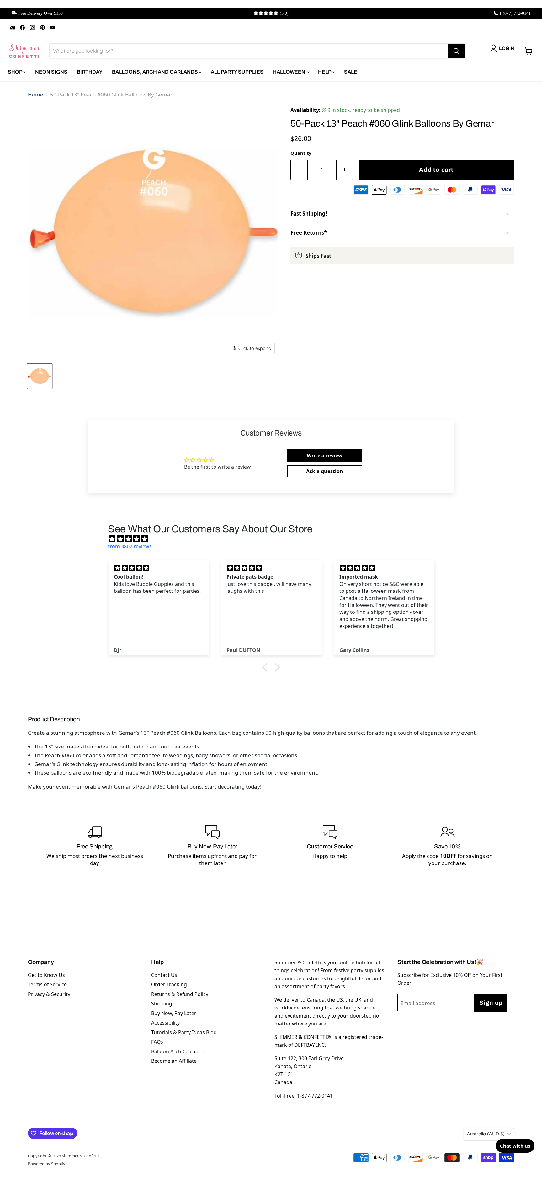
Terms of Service (47, 984)
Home (35, 94)
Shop (15, 72)
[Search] (456, 51)
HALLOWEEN (289, 72)
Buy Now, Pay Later (173, 1013)
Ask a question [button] (324, 471)
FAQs (157, 1041)
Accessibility (165, 1022)
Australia (486, 1134)
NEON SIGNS (51, 72)
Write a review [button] (325, 455)
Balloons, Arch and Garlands (155, 72)
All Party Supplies (237, 72)
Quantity (300, 153)
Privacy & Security (49, 994)
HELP (325, 72)
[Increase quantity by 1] (345, 170)
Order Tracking (169, 984)
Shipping (161, 1003)
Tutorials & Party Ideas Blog (184, 1032)
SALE (350, 72)
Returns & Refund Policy (179, 994)
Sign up (490, 1002)
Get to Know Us (46, 975)
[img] (274, 539)
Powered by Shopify (46, 1163)
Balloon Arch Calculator (179, 1051)
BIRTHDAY (90, 72)
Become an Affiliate (174, 1060)
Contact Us (164, 975)
